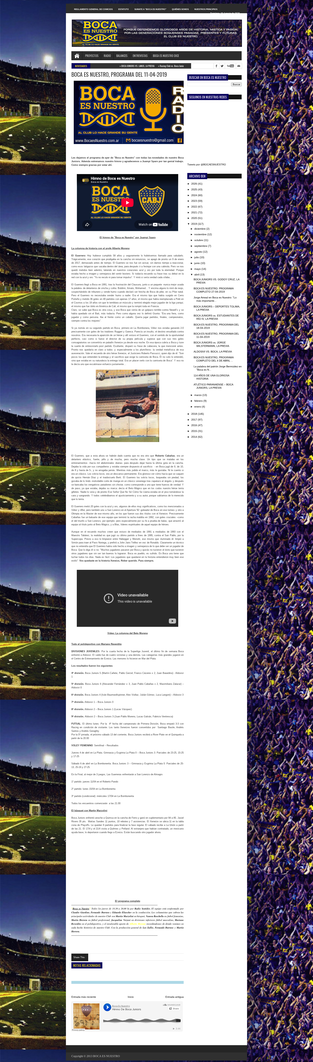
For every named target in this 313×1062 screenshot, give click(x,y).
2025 (194, 189)
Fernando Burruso (100, 912)
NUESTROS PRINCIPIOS (205, 9)
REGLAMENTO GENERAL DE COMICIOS (93, 9)
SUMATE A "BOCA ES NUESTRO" (150, 9)
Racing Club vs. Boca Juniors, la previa (131, 66)
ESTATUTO (123, 9)
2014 (194, 436)
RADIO (107, 56)
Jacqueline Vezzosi (120, 920)
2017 (194, 419)
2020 (194, 218)
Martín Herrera (79, 920)
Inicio (131, 996)
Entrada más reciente (83, 996)
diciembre (200, 228)
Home (76, 55)
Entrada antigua (174, 996)
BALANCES (121, 56)
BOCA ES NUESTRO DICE (166, 56)
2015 (194, 431)
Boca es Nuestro (81, 908)
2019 (194, 223)
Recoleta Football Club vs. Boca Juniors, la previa (177, 66)
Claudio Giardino (80, 912)
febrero (198, 400)
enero (198, 406)
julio (197, 257)
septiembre (201, 245)
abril (197, 274)
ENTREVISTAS (140, 56)
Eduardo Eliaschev (122, 912)
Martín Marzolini (124, 916)
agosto (198, 251)
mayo (197, 268)
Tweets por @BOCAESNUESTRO (206, 164)
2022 (194, 206)
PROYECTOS (91, 56)
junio (197, 263)
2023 (194, 200)
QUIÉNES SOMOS (180, 9)
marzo (198, 395)
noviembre (200, 234)
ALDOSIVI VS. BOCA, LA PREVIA (213, 351)
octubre (199, 240)
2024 (194, 195)
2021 (194, 212)
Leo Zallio (148, 927)
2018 (194, 413)
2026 (194, 183)
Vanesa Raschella (155, 916)
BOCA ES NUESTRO (106, 1056)
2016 (194, 425)
